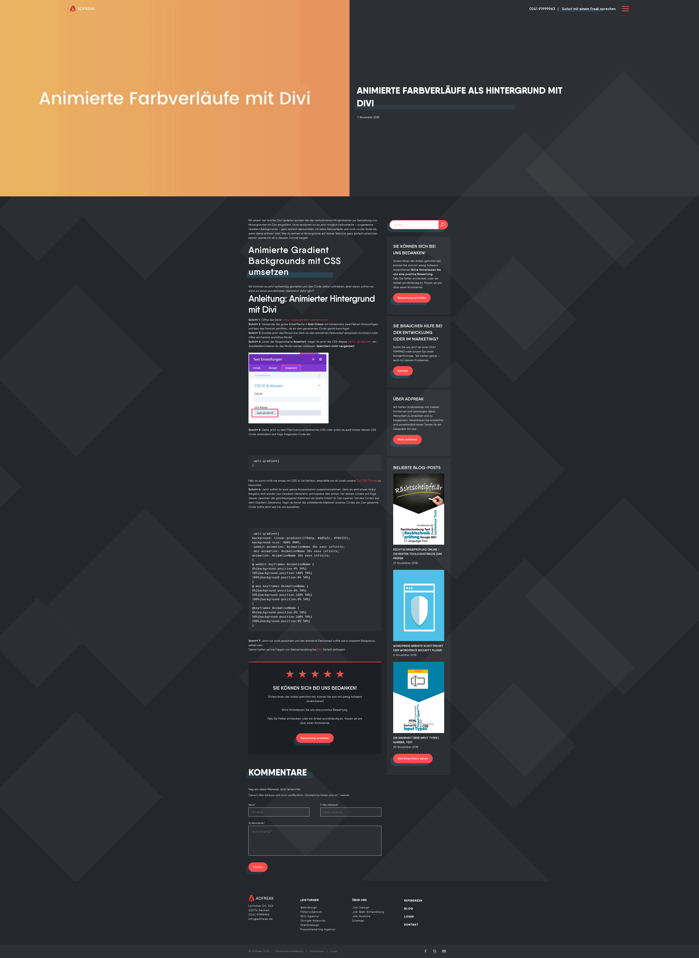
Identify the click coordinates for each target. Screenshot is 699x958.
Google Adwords (312, 920)
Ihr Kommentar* (256, 823)
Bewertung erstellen (315, 738)
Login (333, 951)
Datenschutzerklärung (289, 951)
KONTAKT (411, 924)
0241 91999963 (542, 9)
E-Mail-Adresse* (329, 805)
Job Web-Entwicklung (368, 912)
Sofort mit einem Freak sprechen (589, 9)
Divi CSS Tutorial (366, 480)
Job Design (360, 907)
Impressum (317, 951)
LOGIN (409, 916)
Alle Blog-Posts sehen (413, 758)
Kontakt (403, 371)
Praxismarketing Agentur (318, 929)
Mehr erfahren (407, 439)
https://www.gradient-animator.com (305, 320)
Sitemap (358, 920)
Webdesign (308, 907)
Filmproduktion (311, 912)
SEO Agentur (309, 916)
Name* (251, 805)
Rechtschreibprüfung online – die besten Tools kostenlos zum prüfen (417, 554)
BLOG (408, 908)
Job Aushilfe (361, 916)
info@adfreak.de (260, 919)
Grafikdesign (309, 925)
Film (319, 649)
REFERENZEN (413, 900)
